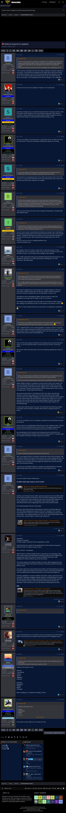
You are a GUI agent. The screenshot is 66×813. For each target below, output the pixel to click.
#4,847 (62, 219)
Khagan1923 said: (22, 319)
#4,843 (62, 108)
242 (18, 50)
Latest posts (27, 742)
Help (55, 788)
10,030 (12, 721)
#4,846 (62, 193)
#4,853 (62, 417)
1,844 (13, 206)
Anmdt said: (21, 58)
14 (10, 260)
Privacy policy (48, 788)
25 (10, 282)
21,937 (12, 156)
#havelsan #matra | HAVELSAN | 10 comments (37, 589)
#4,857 (62, 606)
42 (10, 69)
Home (60, 788)
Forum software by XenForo (33, 807)
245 (29, 50)
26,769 (12, 672)
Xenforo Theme (33, 809)
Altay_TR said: (21, 610)
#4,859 (62, 654)
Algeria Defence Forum (31, 771)
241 (14, 50)
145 (9, 672)
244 (25, 50)
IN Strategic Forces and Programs (34, 779)
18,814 (12, 127)
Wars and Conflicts (30, 748)
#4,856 (62, 535)
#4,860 (62, 699)
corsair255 (8, 544)
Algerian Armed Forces (34, 766)
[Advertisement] (33, 29)
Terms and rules (38, 788)
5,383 (13, 282)
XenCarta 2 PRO (26, 810)
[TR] (3, 44)
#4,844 (62, 136)
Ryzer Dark (8, 788)
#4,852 (62, 368)
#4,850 (62, 315)
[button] (2, 2)
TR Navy (28, 763)
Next (40, 50)
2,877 (13, 233)
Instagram (5, 748)
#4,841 (62, 54)
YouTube (4, 747)
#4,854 (62, 446)
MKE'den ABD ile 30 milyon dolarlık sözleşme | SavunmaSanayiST (41, 520)
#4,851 (62, 339)
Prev (4, 50)
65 (9, 156)
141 (13, 548)
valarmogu (8, 640)
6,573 (13, 69)
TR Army (28, 756)
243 (21, 50)
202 (13, 644)
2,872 (13, 260)
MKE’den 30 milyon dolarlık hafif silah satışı (35, 486)
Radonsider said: (22, 273)
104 (9, 721)
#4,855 (62, 475)
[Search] (59, 2)
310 (36, 50)
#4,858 (62, 631)
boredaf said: (21, 197)
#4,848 (62, 247)
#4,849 (62, 269)
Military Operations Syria (33, 745)
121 (9, 127)
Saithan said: (21, 169)
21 (10, 233)
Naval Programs (36, 759)
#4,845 (62, 165)
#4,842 (62, 84)
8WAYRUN (40, 810)
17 (10, 99)
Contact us (29, 788)
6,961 (13, 99)
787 (13, 622)
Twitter (4, 745)
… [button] (10, 50)
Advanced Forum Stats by (33, 808)
